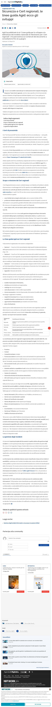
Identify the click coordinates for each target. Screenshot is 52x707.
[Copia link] (13, 28)
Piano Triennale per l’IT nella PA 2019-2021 (19, 157)
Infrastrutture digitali (12, 24)
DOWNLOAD (20, 591)
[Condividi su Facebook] (3, 28)
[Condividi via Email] (10, 28)
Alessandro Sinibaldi (7, 44)
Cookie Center (26, 677)
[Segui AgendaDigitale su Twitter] (32, 672)
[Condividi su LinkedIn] (5, 28)
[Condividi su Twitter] (8, 28)
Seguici (23, 672)
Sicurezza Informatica (16, 5)
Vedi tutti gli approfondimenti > (42, 667)
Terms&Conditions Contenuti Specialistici (12, 677)
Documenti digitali (34, 5)
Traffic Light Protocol (28, 471)
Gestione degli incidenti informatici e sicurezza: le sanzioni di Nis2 (21, 523)
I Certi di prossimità (8, 120)
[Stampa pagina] (15, 28)
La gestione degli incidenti (10, 126)
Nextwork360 (7, 683)
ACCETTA (12, 704)
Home (3, 24)
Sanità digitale (26, 5)
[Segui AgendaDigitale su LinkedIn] (29, 672)
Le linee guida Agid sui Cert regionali (13, 124)
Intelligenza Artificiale (5, 5)
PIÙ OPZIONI (38, 704)
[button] (3, 2)
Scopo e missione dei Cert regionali (13, 122)
